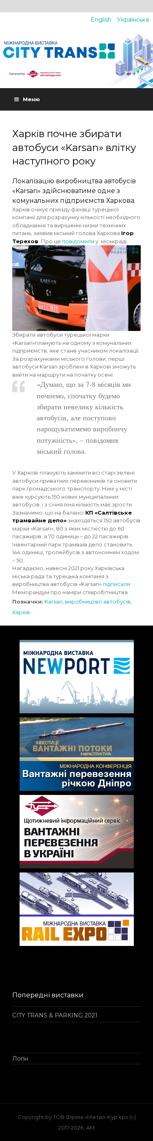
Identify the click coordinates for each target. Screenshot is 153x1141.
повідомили (78, 241)
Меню (31, 99)
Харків (21, 612)
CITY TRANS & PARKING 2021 (55, 1015)
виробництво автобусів (98, 601)
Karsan (53, 601)
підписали (116, 584)
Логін (20, 1058)
